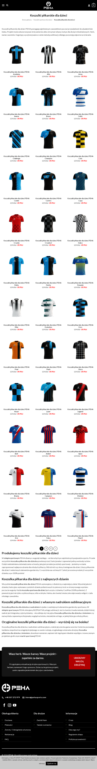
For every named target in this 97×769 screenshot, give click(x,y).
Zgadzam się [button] (51, 763)
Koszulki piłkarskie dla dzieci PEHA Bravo (48, 115)
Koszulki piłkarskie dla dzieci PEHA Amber (48, 453)
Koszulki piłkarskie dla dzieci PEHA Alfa (48, 73)
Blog (71, 725)
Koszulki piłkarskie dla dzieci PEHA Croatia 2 (48, 242)
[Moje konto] (89, 5)
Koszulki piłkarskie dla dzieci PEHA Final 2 (80, 537)
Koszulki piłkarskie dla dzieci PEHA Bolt (16, 453)
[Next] (55, 549)
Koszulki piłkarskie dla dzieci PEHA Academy (16, 73)
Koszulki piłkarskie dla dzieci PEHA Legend (80, 410)
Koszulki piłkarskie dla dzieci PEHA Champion (48, 157)
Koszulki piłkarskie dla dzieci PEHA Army (80, 73)
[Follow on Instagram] (9, 705)
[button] (3, 5)
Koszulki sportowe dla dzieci (43, 20)
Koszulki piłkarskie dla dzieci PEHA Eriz (16, 537)
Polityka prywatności (77, 739)
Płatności (8, 725)
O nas (71, 720)
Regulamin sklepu (76, 734)
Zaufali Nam (42, 720)
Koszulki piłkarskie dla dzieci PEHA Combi (16, 199)
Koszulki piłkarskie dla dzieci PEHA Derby (48, 284)
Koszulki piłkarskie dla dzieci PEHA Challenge (16, 157)
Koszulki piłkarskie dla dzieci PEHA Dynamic (80, 284)
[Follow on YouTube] (14, 705)
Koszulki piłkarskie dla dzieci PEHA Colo (80, 157)
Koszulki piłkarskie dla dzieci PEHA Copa (80, 199)
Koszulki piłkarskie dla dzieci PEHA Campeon (48, 495)
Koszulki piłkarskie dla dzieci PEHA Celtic (80, 115)
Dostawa (8, 720)
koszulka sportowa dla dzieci (34, 590)
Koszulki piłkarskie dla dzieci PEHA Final (16, 368)
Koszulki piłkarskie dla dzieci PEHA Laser (48, 410)
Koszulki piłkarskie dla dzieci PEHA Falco (48, 537)
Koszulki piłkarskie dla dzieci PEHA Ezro (80, 326)
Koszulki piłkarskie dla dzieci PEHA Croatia (16, 242)
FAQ (7, 739)
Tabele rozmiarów (44, 725)
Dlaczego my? (74, 730)
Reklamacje (9, 734)
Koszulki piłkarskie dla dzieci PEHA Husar (16, 410)
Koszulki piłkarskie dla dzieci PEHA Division (80, 495)
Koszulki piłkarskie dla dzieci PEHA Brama (16, 495)
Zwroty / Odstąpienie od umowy (18, 730)
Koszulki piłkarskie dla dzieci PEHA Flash (48, 368)
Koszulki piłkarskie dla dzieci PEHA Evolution (48, 326)
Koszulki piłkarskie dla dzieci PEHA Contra (48, 199)
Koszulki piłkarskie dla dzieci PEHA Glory (80, 368)
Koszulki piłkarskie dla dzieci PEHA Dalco (80, 242)
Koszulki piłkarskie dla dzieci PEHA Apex (80, 453)
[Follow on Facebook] (4, 705)
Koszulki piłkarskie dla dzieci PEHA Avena (16, 115)
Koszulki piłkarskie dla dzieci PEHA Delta (16, 284)
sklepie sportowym (12, 558)
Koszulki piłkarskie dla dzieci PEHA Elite (16, 326)
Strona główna (27, 20)
